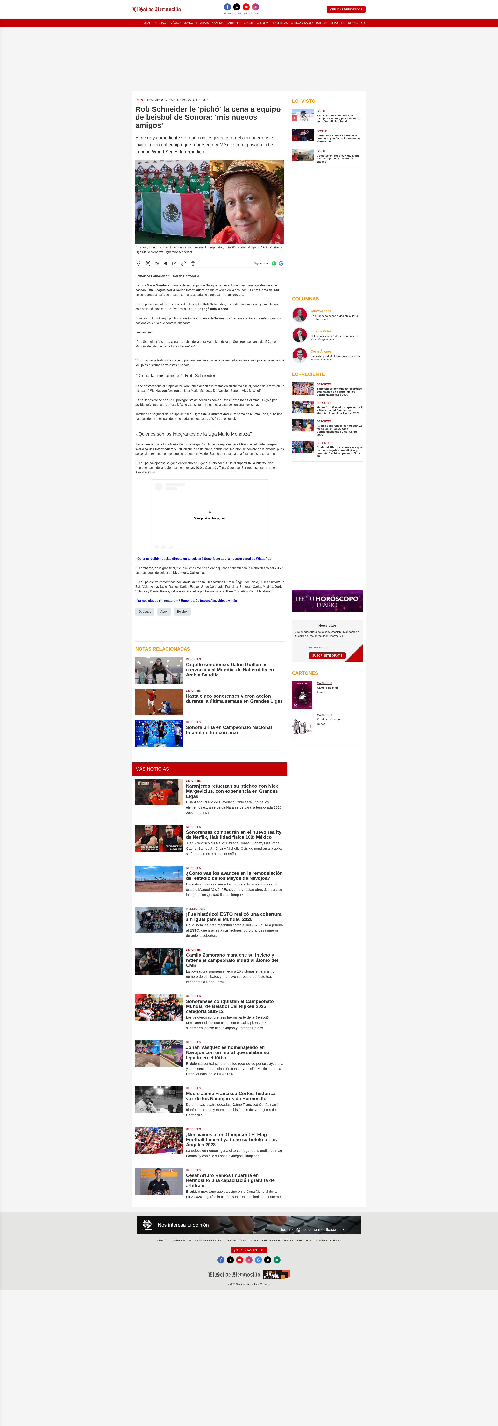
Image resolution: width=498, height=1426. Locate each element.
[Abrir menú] (135, 23)
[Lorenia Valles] (300, 335)
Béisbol (182, 611)
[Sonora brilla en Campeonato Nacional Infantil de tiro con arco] (159, 733)
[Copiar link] (184, 263)
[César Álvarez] (300, 355)
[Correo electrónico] (174, 263)
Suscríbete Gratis (327, 655)
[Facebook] (227, 6)
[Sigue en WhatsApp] (274, 263)
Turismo (321, 22)
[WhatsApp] (157, 263)
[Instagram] (255, 6)
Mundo (188, 22)
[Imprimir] (193, 263)
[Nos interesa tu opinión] (249, 1225)
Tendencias (279, 22)
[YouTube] (246, 6)
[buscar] (363, 23)
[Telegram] (165, 263)
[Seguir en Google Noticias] (281, 263)
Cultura (262, 22)
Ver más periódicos (346, 9)
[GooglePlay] (277, 1259)
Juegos (353, 22)
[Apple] (267, 1259)
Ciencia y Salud (302, 22)
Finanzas (202, 22)
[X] (236, 6)
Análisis (218, 22)
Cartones (234, 22)
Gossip (249, 22)
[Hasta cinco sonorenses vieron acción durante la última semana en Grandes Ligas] (159, 702)
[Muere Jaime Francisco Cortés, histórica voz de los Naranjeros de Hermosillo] (159, 1104)
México (175, 22)
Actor (164, 611)
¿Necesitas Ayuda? (249, 1250)
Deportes (338, 22)
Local (146, 22)
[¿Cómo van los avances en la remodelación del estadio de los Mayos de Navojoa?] (159, 884)
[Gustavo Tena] (300, 315)
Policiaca (160, 22)
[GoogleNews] (258, 1259)
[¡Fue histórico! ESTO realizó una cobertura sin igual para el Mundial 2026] (159, 925)
